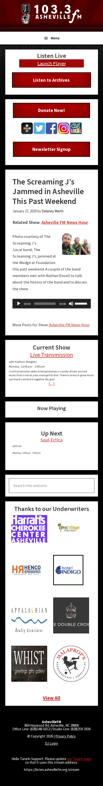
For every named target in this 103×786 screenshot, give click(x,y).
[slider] (81, 303)
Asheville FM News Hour (64, 222)
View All (51, 698)
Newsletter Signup (51, 149)
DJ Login (51, 743)
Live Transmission (51, 354)
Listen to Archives (51, 80)
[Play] (18, 303)
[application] (51, 303)
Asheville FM (51, 14)
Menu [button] (55, 38)
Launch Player (51, 63)
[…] (52, 383)
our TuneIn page (79, 758)
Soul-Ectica (51, 440)
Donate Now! (51, 110)
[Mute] (71, 303)
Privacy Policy (65, 736)
